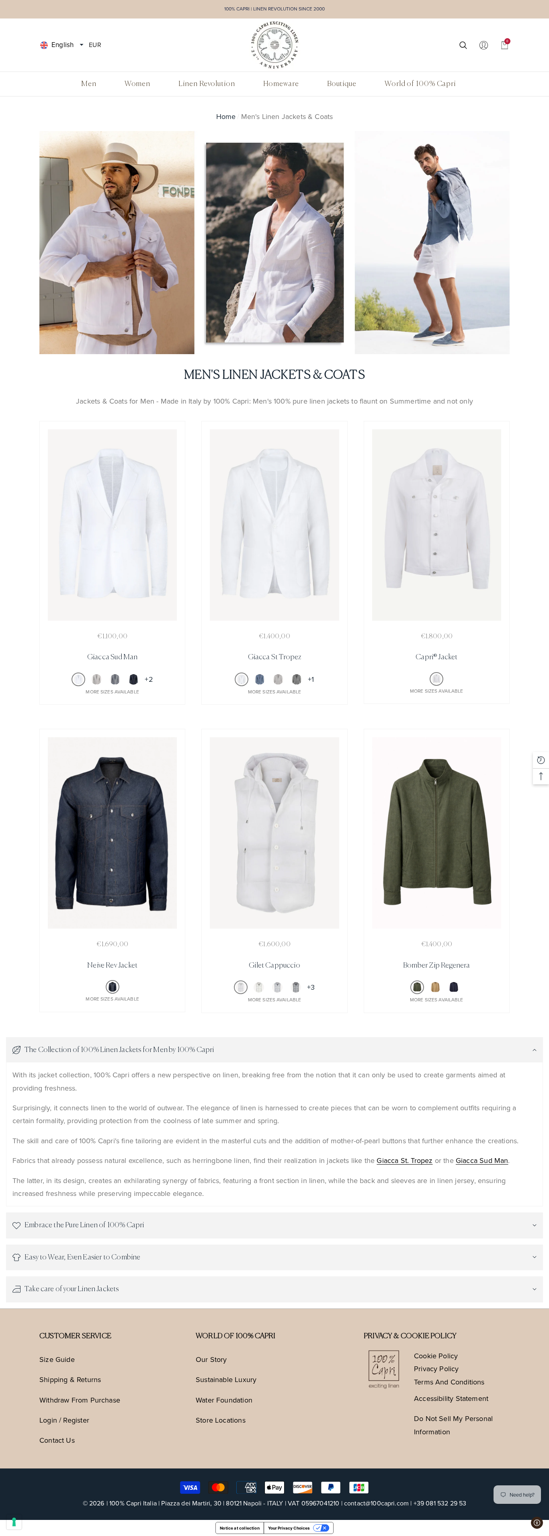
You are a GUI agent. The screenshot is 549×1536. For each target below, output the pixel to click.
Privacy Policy (436, 1369)
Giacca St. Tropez (404, 1160)
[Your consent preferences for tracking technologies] (14, 1522)
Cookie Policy (436, 1356)
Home (226, 116)
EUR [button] (95, 44)
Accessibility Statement (451, 1398)
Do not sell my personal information (453, 1425)
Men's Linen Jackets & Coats (287, 116)
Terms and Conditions (449, 1382)
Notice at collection (240, 1528)
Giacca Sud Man (482, 1160)
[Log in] (483, 44)
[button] (81, 45)
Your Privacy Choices (289, 1528)
